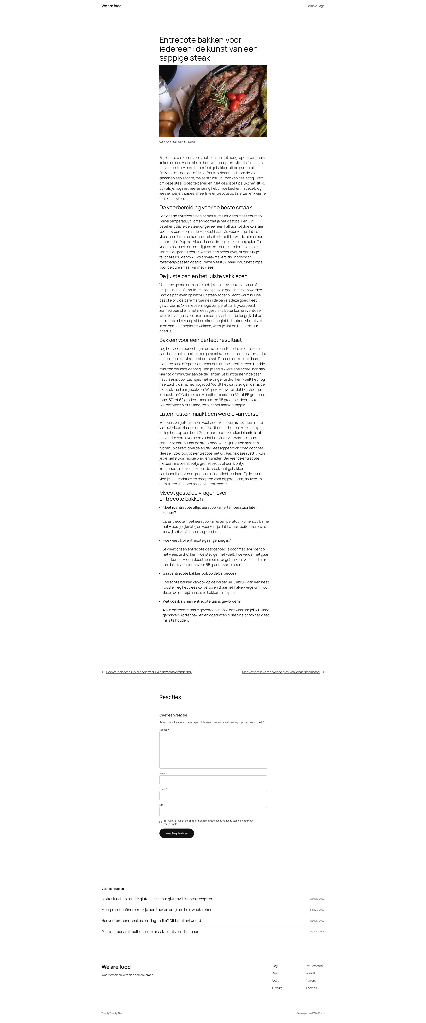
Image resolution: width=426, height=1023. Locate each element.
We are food (112, 5)
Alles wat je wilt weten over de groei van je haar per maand (281, 672)
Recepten (191, 141)
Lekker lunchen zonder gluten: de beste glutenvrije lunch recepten (157, 899)
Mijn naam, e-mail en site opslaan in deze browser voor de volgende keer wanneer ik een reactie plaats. (208, 822)
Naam (163, 773)
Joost (180, 141)
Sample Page (315, 6)
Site (161, 804)
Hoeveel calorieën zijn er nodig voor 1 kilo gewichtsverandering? (149, 672)
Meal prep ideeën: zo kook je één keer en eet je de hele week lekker (157, 910)
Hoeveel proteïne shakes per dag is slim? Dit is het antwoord (151, 921)
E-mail (163, 789)
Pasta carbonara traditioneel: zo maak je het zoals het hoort (151, 932)
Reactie (164, 729)
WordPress (318, 1013)
